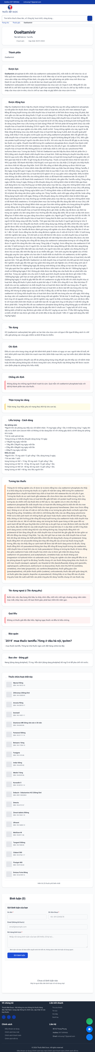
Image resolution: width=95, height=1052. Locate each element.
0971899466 (63, 1032)
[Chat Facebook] (89, 1037)
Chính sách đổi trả (11, 1038)
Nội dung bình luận (14, 932)
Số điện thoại (53, 912)
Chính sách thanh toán (13, 1035)
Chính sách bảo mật (12, 1032)
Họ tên (10, 912)
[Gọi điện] (89, 1021)
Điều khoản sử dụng (12, 1029)
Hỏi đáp (55, 1014)
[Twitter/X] (92, 2)
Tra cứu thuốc (57, 1007)
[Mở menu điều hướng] (91, 8)
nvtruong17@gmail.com (66, 1036)
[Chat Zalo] (89, 1029)
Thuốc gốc (16, 23)
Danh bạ (55, 1017)
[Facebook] (84, 2)
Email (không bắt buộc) (15, 922)
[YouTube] (88, 2)
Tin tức (54, 1011)
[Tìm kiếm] (89, 18)
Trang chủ (5, 23)
